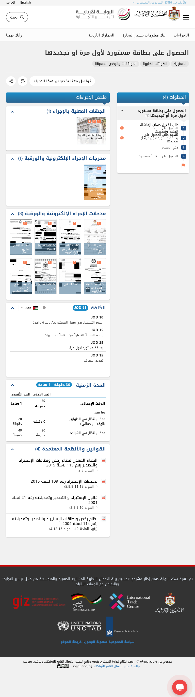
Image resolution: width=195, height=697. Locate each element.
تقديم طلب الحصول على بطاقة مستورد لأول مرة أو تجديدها (159, 138)
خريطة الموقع (71, 642)
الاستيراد (179, 64)
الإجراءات (181, 34)
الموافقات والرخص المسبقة (116, 64)
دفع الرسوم (169, 147)
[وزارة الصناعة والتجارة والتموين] (91, 131)
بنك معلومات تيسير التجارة (144, 34)
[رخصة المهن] (70, 276)
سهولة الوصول (95, 642)
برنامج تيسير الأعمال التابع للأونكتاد (116, 666)
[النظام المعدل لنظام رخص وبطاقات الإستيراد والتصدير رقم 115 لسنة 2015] (104, 460)
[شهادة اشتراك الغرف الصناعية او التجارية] (95, 276)
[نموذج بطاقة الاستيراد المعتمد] (95, 237)
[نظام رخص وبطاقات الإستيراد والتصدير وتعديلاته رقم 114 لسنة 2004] (104, 519)
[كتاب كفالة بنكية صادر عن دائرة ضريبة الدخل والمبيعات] (70, 237)
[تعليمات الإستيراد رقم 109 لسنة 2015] (104, 481)
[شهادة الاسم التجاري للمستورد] (21, 237)
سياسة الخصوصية (121, 642)
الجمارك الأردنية (101, 34)
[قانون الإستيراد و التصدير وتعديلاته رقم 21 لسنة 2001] (104, 498)
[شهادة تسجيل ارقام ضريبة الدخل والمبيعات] (46, 276)
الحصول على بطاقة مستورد (158, 156)
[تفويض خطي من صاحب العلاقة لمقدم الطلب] (21, 276)
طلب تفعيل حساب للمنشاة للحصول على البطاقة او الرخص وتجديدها (159, 128)
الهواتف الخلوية (155, 64)
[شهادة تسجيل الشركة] (46, 237)
